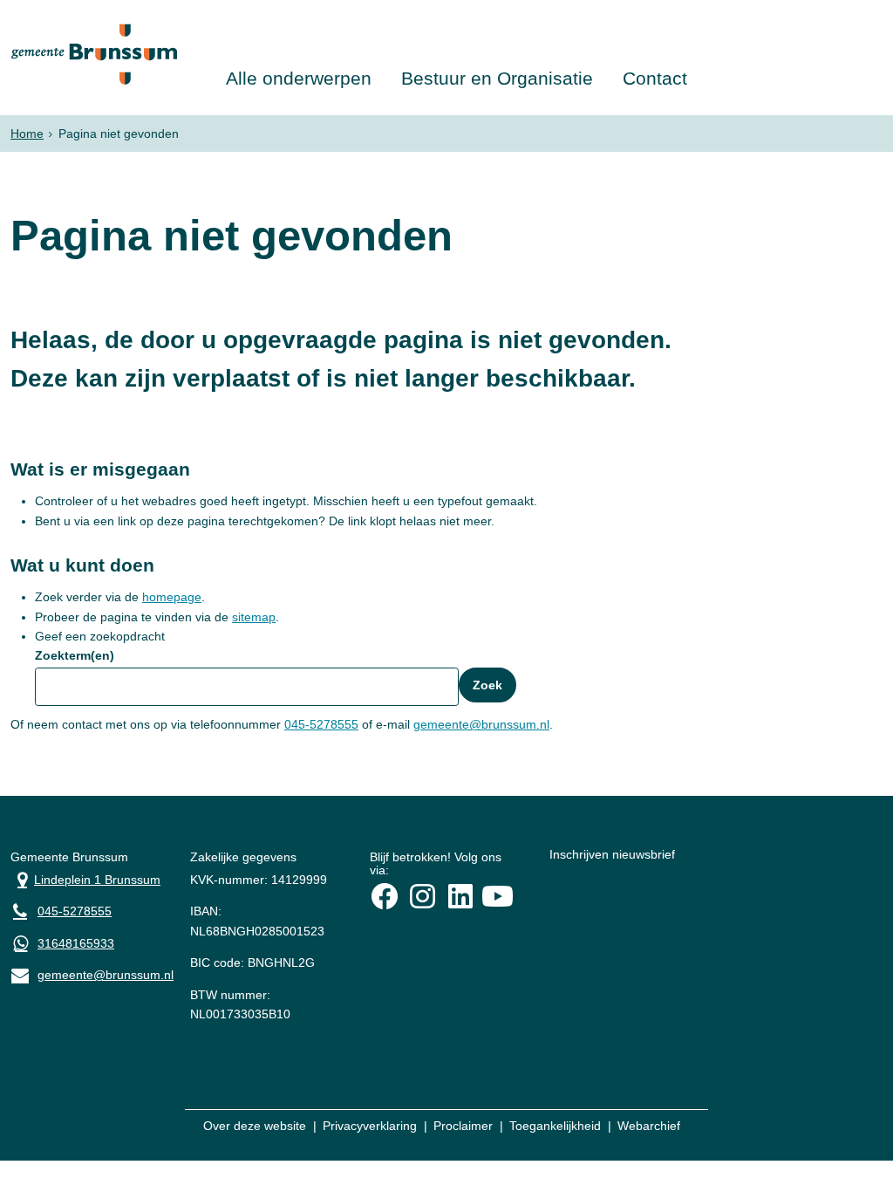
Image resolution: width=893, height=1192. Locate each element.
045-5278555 (321, 724)
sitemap (254, 617)
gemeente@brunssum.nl (481, 724)
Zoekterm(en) (74, 655)
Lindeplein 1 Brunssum (85, 878)
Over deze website (254, 1126)
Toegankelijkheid (555, 1126)
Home (27, 133)
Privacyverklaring (370, 1126)
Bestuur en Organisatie (497, 78)
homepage (171, 597)
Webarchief (648, 1126)
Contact (655, 78)
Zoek (487, 685)
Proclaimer (463, 1126)
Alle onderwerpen (299, 78)
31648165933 (75, 943)
